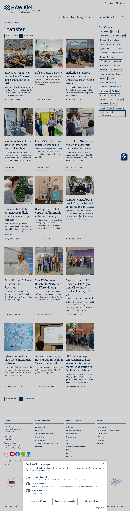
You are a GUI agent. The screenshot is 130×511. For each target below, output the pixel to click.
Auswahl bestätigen (38, 501)
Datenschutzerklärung (42, 471)
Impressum (100, 508)
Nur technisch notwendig (65, 501)
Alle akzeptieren (91, 501)
